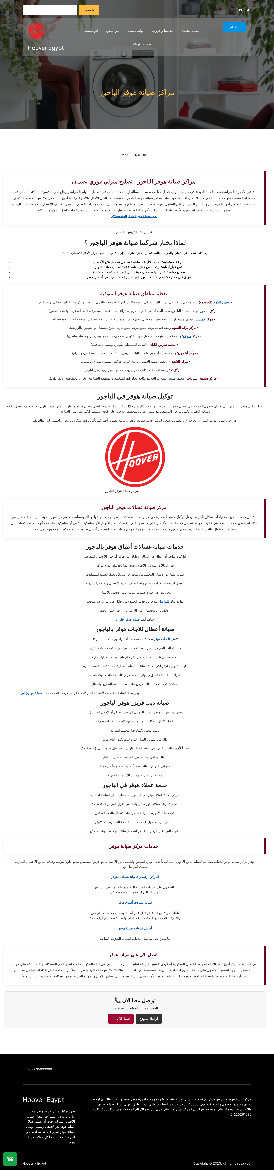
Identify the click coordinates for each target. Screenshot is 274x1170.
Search (88, 10)
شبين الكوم (221, 302)
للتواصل (164, 601)
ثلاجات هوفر (162, 639)
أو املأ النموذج (149, 1018)
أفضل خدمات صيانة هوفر (135, 928)
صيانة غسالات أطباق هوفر (135, 902)
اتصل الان (234, 27)
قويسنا (200, 319)
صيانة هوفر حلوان (128, 619)
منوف (187, 336)
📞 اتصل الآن (121, 1018)
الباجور (204, 311)
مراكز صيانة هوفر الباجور (137, 92)
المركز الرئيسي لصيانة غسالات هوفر (135, 877)
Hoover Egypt (46, 47)
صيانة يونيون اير (32, 693)
